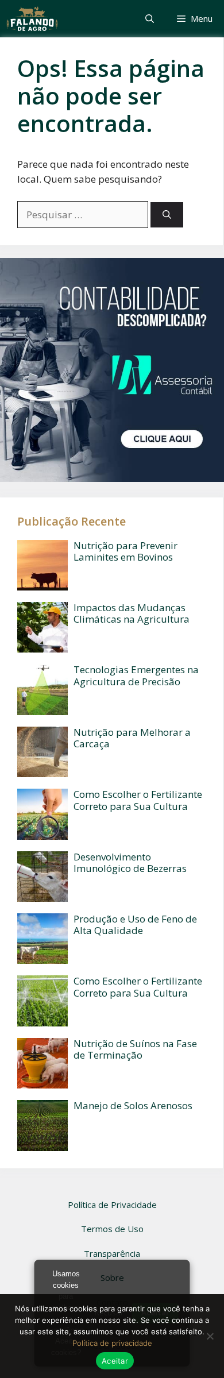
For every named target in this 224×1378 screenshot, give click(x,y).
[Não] (209, 1336)
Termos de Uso (112, 1228)
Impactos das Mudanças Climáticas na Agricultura (132, 613)
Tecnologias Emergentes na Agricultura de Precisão (136, 675)
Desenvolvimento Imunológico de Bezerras (130, 862)
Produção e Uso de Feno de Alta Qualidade (135, 924)
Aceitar (115, 1360)
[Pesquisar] (166, 215)
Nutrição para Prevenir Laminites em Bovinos (125, 551)
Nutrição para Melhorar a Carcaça (132, 737)
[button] (149, 18)
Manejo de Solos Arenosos (133, 1105)
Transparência (112, 1253)
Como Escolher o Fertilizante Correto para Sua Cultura (138, 800)
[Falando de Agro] (32, 18)
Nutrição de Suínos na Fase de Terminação (135, 1049)
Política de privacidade (112, 1343)
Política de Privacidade (112, 1204)
